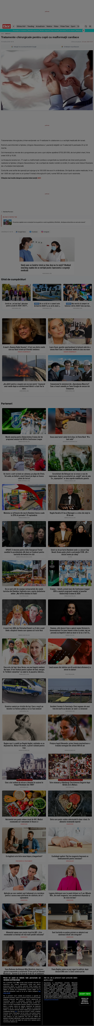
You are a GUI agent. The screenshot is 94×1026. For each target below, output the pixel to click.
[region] (47, 1000)
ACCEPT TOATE (85, 994)
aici (16, 1011)
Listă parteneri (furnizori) (51, 999)
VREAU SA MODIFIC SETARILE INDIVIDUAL (85, 1001)
